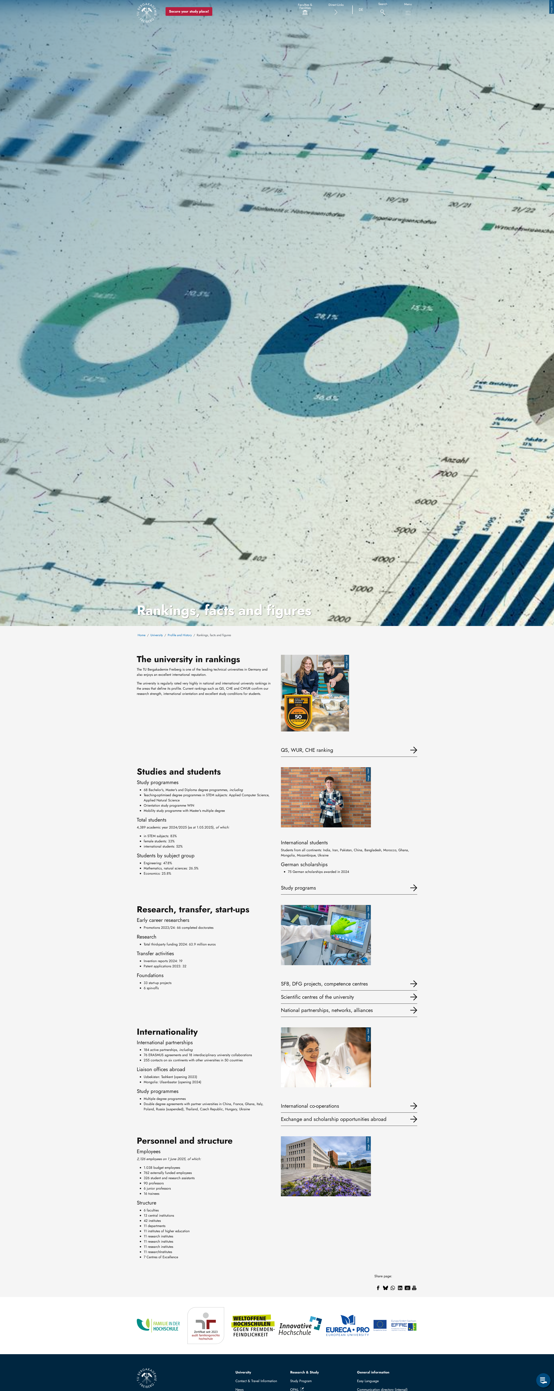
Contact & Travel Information (256, 1380)
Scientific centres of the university (317, 997)
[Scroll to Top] (543, 1362)
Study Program (301, 1380)
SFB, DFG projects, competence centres (324, 983)
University (156, 635)
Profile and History (180, 635)
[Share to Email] (407, 1288)
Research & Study (304, 1372)
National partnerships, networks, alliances (327, 1010)
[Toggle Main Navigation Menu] (408, 13)
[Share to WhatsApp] (393, 1288)
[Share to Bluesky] (385, 1288)
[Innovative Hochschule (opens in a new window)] (301, 1325)
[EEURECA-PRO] (348, 1325)
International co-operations (310, 1106)
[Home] (147, 13)
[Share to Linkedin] (400, 1288)
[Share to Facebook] (378, 1288)
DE (361, 9)
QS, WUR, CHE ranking (307, 750)
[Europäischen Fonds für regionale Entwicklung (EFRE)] (395, 1325)
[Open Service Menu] (543, 1380)
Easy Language (368, 1380)
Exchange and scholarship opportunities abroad (334, 1119)
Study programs (298, 888)
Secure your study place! (189, 11)
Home (141, 635)
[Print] (414, 1288)
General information (373, 1372)
